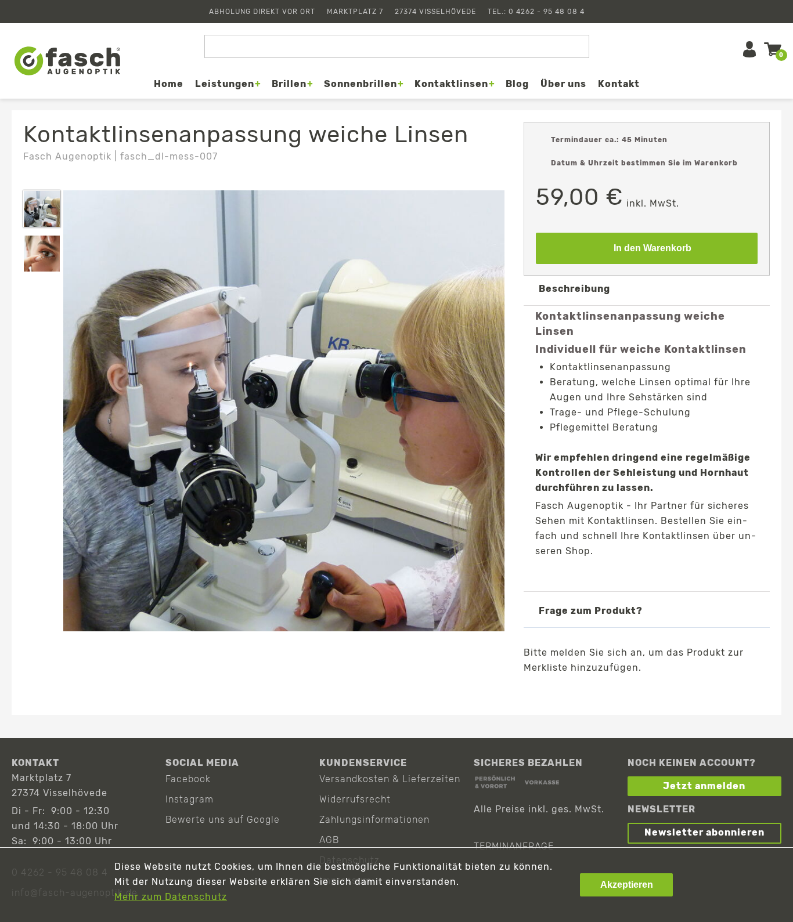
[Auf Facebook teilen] (585, 695)
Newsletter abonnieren (704, 832)
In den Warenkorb (652, 248)
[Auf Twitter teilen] (619, 695)
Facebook (188, 778)
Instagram (189, 799)
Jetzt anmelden (704, 785)
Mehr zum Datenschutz (170, 896)
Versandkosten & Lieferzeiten (389, 778)
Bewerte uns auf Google (222, 819)
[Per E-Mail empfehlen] (653, 695)
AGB (329, 839)
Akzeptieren (626, 885)
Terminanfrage (514, 846)
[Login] (749, 49)
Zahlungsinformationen (374, 819)
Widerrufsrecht (355, 799)
